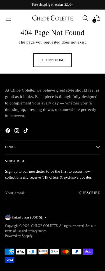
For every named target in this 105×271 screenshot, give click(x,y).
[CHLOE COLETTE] (53, 18)
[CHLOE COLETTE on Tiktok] (26, 131)
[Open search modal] (85, 18)
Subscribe (89, 193)
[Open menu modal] (8, 18)
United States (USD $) (27, 217)
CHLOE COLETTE (44, 226)
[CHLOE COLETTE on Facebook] (8, 131)
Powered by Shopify (18, 236)
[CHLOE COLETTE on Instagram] (17, 131)
